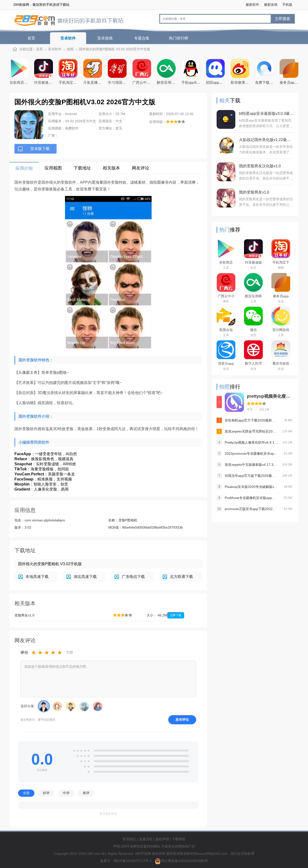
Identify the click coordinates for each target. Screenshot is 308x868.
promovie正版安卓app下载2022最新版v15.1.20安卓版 (251, 509)
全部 (26, 793)
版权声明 (162, 839)
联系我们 (129, 839)
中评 (66, 793)
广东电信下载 (133, 577)
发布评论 (182, 719)
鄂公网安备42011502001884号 (184, 861)
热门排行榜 (178, 38)
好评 (46, 793)
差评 (86, 793)
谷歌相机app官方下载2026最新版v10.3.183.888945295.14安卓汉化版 (251, 420)
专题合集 (141, 38)
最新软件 (252, 4)
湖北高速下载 (85, 577)
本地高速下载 (37, 577)
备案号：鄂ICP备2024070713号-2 (126, 861)
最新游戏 (270, 4)
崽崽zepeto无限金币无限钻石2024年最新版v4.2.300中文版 (251, 431)
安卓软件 (68, 38)
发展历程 (146, 839)
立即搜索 (282, 19)
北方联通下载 (181, 577)
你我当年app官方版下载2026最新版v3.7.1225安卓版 (251, 476)
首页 (31, 38)
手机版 (287, 4)
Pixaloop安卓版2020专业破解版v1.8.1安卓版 (251, 487)
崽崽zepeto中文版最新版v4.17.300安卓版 (251, 464)
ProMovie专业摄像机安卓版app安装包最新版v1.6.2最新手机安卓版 (251, 498)
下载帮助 (178, 839)
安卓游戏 (105, 38)
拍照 (70, 49)
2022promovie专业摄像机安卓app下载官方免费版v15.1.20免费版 (251, 453)
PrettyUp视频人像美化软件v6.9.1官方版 (251, 442)
